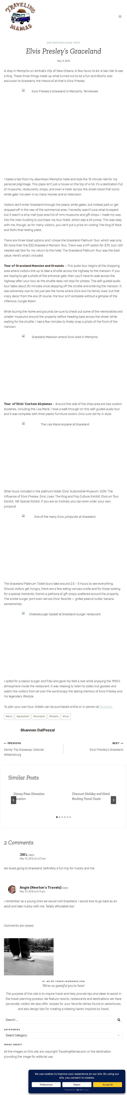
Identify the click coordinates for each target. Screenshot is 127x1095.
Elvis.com (106, 707)
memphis (39, 716)
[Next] (113, 800)
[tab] (57, 817)
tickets (54, 716)
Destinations (55, 42)
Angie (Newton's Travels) (40, 887)
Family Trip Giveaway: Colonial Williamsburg (24, 749)
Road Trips (73, 42)
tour (66, 716)
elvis (9, 716)
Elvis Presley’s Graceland (106, 747)
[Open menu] (120, 16)
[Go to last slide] (13, 800)
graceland (23, 716)
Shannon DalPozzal (38, 730)
